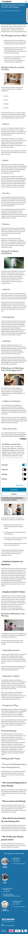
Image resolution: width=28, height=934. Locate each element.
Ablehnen (14, 494)
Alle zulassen (14, 489)
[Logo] (6, 1)
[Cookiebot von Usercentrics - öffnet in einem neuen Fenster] (20, 439)
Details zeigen (19, 485)
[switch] (24, 469)
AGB (2, 924)
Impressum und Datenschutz (7, 925)
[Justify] (26, 1)
